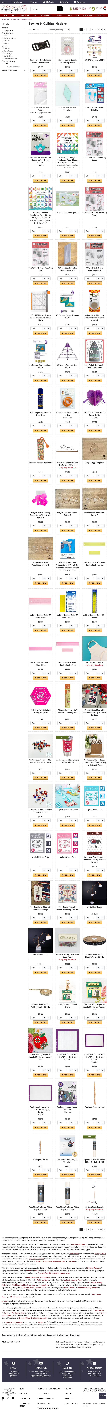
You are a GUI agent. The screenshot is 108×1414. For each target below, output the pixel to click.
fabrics (14, 15)
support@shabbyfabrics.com (41, 1375)
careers (68, 1394)
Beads (5, 36)
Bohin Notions (8, 41)
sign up (102, 1396)
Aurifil (28, 1270)
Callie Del (6, 48)
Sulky (36, 1270)
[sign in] (93, 8)
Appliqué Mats (8, 31)
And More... (100, 15)
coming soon (87, 15)
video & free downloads (49, 1389)
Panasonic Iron (44, 1285)
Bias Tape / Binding (10, 38)
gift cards (45, 1403)
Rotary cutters (100, 1254)
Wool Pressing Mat (19, 1285)
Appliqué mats (28, 1287)
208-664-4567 (69, 1371)
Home (3, 2)
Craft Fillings (8, 53)
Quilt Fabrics (74, 1254)
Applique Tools (40, 1287)
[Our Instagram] (8, 1398)
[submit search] (60, 8)
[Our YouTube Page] (13, 1398)
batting (40, 1322)
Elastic (6, 64)
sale (77, 15)
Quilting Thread (93, 1268)
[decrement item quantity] (48, 71)
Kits (35, 15)
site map (68, 1389)
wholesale (69, 1398)
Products (5, 19)
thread (69, 15)
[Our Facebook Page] (3, 1398)
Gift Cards (49, 2)
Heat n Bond (69, 1287)
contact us (25, 1398)
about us (24, 1394)
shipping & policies (46, 1398)
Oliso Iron (31, 1285)
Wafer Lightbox (43, 1280)
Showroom (80, 2)
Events (65, 2)
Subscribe (33, 2)
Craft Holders (8, 56)
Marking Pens (16, 1297)
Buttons (6, 43)
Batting (4, 1301)
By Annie (6, 46)
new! (5, 15)
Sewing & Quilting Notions (21, 19)
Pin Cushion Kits (18, 1313)
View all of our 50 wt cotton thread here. (54, 1273)
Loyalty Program (17, 2)
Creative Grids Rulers (10, 59)
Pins (93, 1294)
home (22, 1389)
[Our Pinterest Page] (2, 1400)
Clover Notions (8, 51)
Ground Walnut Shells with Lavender (33, 1318)
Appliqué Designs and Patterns (38, 1277)
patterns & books (46, 15)
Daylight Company (9, 61)
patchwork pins (59, 1261)
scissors (72, 1261)
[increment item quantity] (44, 71)
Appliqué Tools (8, 33)
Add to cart (41, 75)
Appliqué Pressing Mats (72, 1280)
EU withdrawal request (48, 1408)
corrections (43, 1394)
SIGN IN (84, 9)
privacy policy (71, 1403)
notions (59, 15)
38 (101, 29)
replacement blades (36, 1259)
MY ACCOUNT (86, 8)
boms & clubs (25, 15)
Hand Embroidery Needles (88, 1287)
